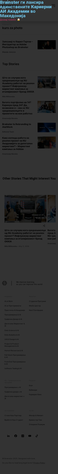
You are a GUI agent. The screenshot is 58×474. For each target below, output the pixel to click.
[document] (29, 237)
